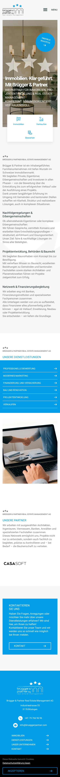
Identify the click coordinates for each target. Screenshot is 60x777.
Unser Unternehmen (23, 744)
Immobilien (18, 735)
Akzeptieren (16, 770)
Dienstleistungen (22, 740)
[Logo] (15, 10)
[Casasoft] (15, 563)
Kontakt (19, 645)
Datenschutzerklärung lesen (16, 763)
